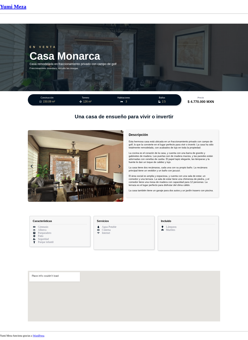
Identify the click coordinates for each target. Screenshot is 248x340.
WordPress (38, 335)
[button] (32, 166)
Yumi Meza (13, 7)
